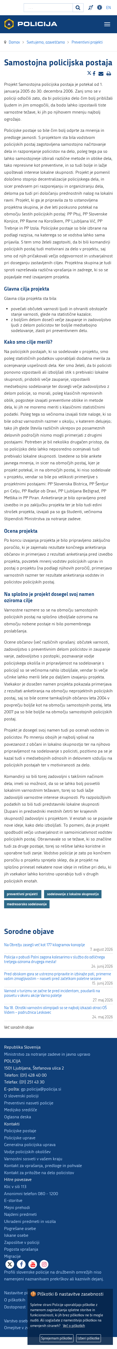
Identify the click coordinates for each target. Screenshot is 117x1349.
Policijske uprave (19, 1137)
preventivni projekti (23, 893)
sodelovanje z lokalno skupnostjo (73, 893)
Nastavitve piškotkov (23, 1292)
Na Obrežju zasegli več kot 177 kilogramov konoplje (44, 945)
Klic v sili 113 (15, 1186)
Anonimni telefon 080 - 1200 (31, 1193)
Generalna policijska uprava (30, 1144)
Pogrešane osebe (20, 1228)
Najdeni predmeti (20, 1214)
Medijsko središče (20, 1109)
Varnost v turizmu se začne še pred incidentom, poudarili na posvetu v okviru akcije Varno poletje (52, 993)
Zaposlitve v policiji (21, 1242)
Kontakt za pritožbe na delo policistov (39, 1172)
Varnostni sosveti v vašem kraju (33, 1158)
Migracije (12, 1256)
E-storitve (13, 1200)
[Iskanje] (78, 7)
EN (108, 7)
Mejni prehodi (17, 1207)
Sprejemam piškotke (56, 1338)
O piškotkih (14, 1299)
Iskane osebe (16, 1235)
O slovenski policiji (21, 1095)
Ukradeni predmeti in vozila (30, 1221)
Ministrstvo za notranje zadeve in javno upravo (47, 1054)
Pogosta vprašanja (21, 1249)
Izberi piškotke (89, 1338)
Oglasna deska (17, 1116)
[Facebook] (21, 1264)
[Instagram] (44, 1264)
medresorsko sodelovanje (27, 904)
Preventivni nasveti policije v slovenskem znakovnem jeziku (91, 7)
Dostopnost (100, 7)
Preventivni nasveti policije (28, 1103)
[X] (9, 1264)
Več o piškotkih (74, 1326)
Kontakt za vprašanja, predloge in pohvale (43, 1165)
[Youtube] (32, 1264)
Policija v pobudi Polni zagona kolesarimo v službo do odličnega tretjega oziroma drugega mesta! (54, 959)
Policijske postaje (20, 1130)
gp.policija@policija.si (41, 1089)
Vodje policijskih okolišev (27, 1151)
